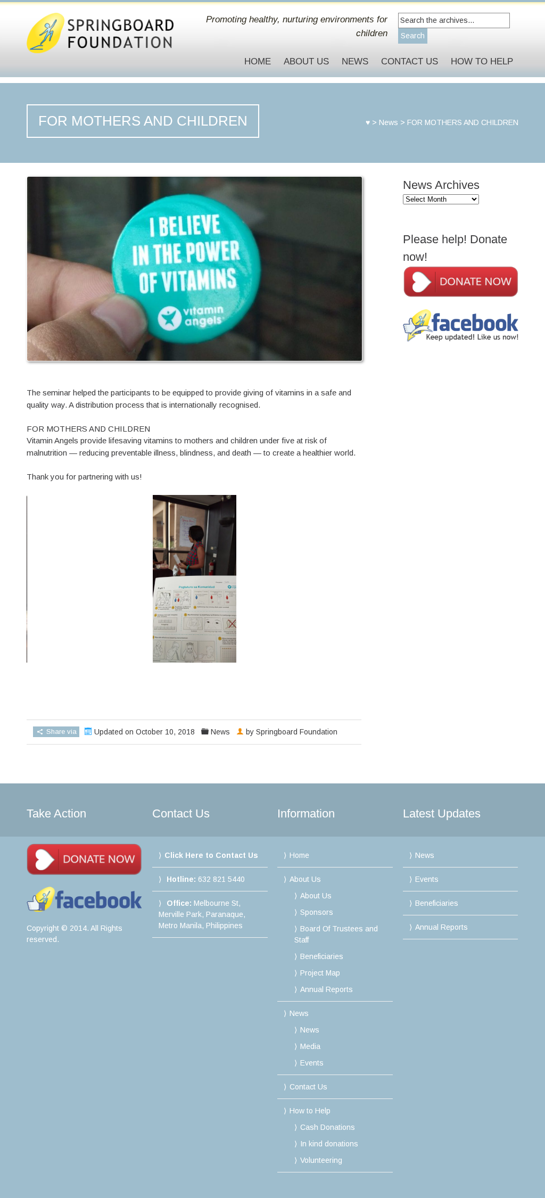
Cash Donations (327, 1127)
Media (310, 1046)
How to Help (482, 61)
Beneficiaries (321, 956)
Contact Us (409, 61)
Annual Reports (326, 989)
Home (257, 61)
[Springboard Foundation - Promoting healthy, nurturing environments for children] (100, 33)
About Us (306, 61)
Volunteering (321, 1160)
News (355, 61)
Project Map (320, 973)
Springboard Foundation (296, 732)
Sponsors (316, 912)
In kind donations (329, 1143)
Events (312, 1063)
